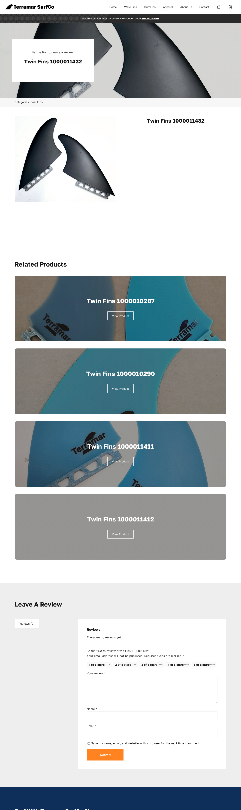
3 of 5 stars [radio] (149, 664)
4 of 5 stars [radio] (175, 664)
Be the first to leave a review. (53, 52)
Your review (96, 673)
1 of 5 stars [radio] (97, 664)
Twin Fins (36, 102)
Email (92, 726)
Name (92, 709)
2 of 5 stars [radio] (123, 664)
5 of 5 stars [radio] (202, 664)
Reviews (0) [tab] (27, 623)
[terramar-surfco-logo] (30, 5)
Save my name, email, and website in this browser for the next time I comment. (145, 743)
